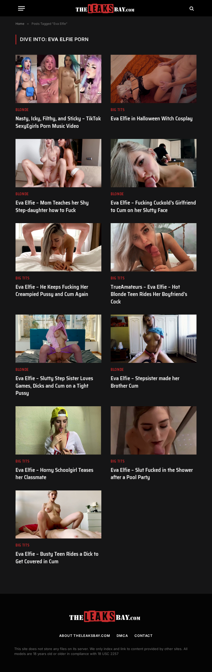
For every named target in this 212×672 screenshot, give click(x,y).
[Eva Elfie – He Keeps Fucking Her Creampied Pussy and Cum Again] (58, 247)
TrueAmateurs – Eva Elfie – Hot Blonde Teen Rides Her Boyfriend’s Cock (149, 294)
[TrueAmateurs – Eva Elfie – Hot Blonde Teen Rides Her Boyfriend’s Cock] (153, 247)
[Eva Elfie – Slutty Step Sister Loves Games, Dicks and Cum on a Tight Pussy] (58, 339)
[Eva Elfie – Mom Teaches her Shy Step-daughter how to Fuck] (58, 163)
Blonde (22, 110)
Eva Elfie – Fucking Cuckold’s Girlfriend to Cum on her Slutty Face (153, 206)
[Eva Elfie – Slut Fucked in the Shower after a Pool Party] (153, 430)
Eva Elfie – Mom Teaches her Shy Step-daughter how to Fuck (52, 206)
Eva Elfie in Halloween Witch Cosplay (152, 118)
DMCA (122, 636)
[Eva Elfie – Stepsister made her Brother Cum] (153, 339)
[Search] (191, 8)
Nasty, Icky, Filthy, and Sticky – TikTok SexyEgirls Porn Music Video (58, 122)
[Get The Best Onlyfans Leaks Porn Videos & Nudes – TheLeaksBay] (106, 8)
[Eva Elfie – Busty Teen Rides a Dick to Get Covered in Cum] (58, 514)
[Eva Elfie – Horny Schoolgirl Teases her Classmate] (58, 430)
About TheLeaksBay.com (84, 636)
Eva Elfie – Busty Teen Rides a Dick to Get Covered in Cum (57, 557)
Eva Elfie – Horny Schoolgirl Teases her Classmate (54, 473)
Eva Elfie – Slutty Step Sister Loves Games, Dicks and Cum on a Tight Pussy (54, 386)
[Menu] (21, 8)
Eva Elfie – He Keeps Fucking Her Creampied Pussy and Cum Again (52, 290)
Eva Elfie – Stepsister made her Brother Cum (145, 382)
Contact (143, 636)
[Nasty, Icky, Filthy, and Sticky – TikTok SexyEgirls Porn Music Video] (58, 79)
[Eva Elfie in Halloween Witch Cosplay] (153, 79)
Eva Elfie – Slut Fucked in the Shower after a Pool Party (152, 473)
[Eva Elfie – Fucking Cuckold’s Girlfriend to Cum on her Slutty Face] (153, 163)
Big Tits (118, 110)
